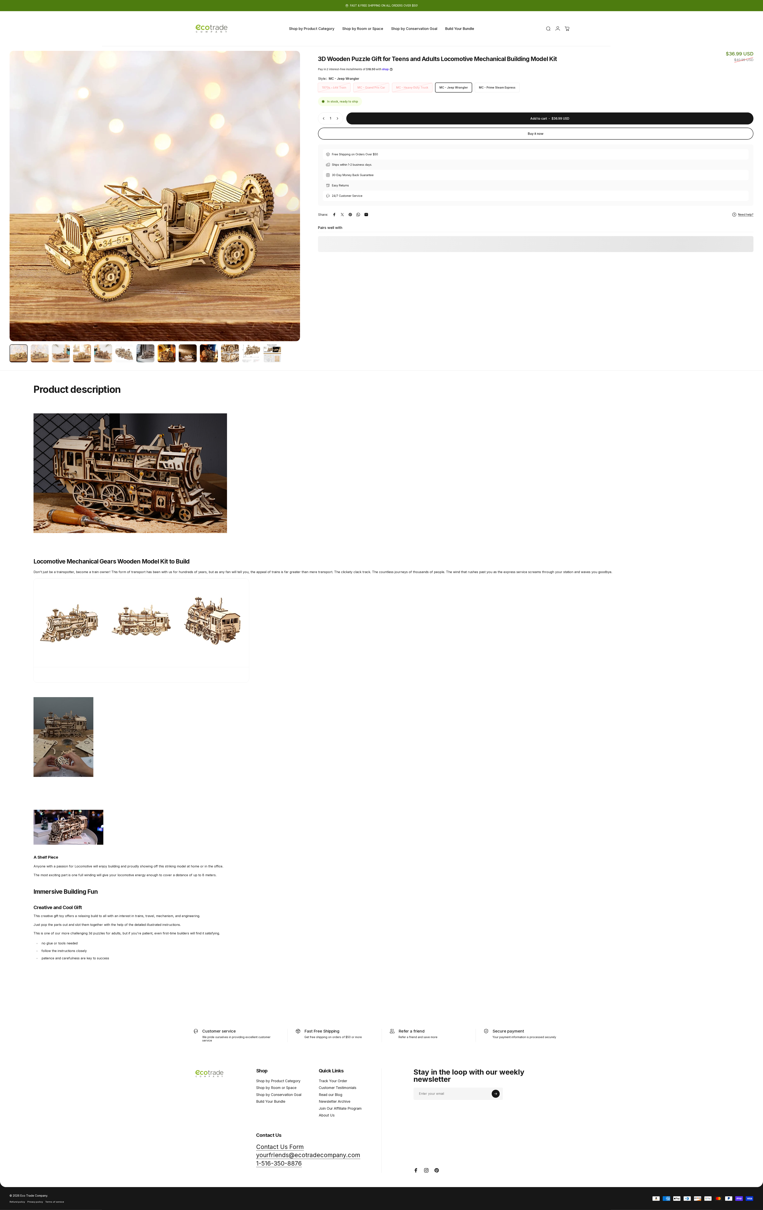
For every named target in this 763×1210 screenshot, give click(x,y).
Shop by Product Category (278, 1081)
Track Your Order (333, 1081)
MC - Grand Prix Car (371, 87)
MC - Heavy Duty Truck (412, 87)
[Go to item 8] (167, 353)
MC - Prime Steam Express (497, 87)
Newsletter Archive (334, 1101)
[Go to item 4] (82, 353)
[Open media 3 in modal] (155, 196)
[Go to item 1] (40, 353)
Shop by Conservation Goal (278, 1095)
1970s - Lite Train (334, 87)
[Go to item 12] (251, 353)
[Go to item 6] (124, 353)
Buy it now (535, 134)
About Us (327, 1115)
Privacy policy (35, 1201)
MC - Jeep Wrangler (453, 87)
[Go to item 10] (209, 353)
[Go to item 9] (188, 353)
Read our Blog (330, 1095)
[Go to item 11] (230, 353)
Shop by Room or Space (276, 1088)
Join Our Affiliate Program (340, 1108)
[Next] (289, 205)
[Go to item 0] (19, 353)
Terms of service (54, 1201)
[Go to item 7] (145, 353)
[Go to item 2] (61, 353)
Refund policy (17, 1201)
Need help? (745, 214)
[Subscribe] (496, 1094)
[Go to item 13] (272, 353)
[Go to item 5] (103, 353)
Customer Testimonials (337, 1088)
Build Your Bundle (270, 1101)
